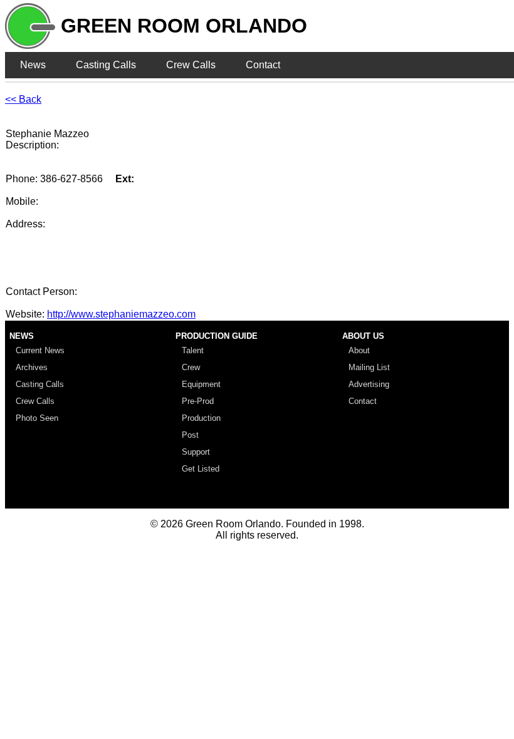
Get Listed (200, 468)
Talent (193, 350)
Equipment (201, 384)
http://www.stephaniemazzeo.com (121, 314)
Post (190, 435)
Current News (40, 350)
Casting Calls (106, 64)
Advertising (369, 384)
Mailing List (369, 367)
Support (196, 452)
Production (201, 418)
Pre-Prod (198, 401)
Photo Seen (37, 418)
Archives (32, 367)
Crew (191, 367)
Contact (263, 64)
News (33, 64)
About (359, 350)
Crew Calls (191, 64)
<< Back (23, 99)
